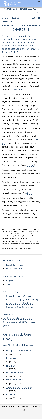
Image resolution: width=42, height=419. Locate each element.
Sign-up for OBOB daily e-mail (20, 307)
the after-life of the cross (19, 387)
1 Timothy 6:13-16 (10, 18)
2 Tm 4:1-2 (17, 89)
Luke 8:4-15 (34, 18)
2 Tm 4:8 (30, 165)
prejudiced (11, 358)
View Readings (9, 25)
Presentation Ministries (15, 3)
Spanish (10, 284)
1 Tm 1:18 (34, 60)
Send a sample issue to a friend (17, 318)
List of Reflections (14, 265)
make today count (15, 379)
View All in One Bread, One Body (18, 345)
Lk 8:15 (29, 193)
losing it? (10, 365)
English (9, 280)
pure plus (10, 394)
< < (4, 9)
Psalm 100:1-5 (8, 21)
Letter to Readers (14, 268)
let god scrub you (14, 372)
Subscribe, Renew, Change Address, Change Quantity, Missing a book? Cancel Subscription (22, 299)
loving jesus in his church (18, 350)
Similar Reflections (31, 25)
